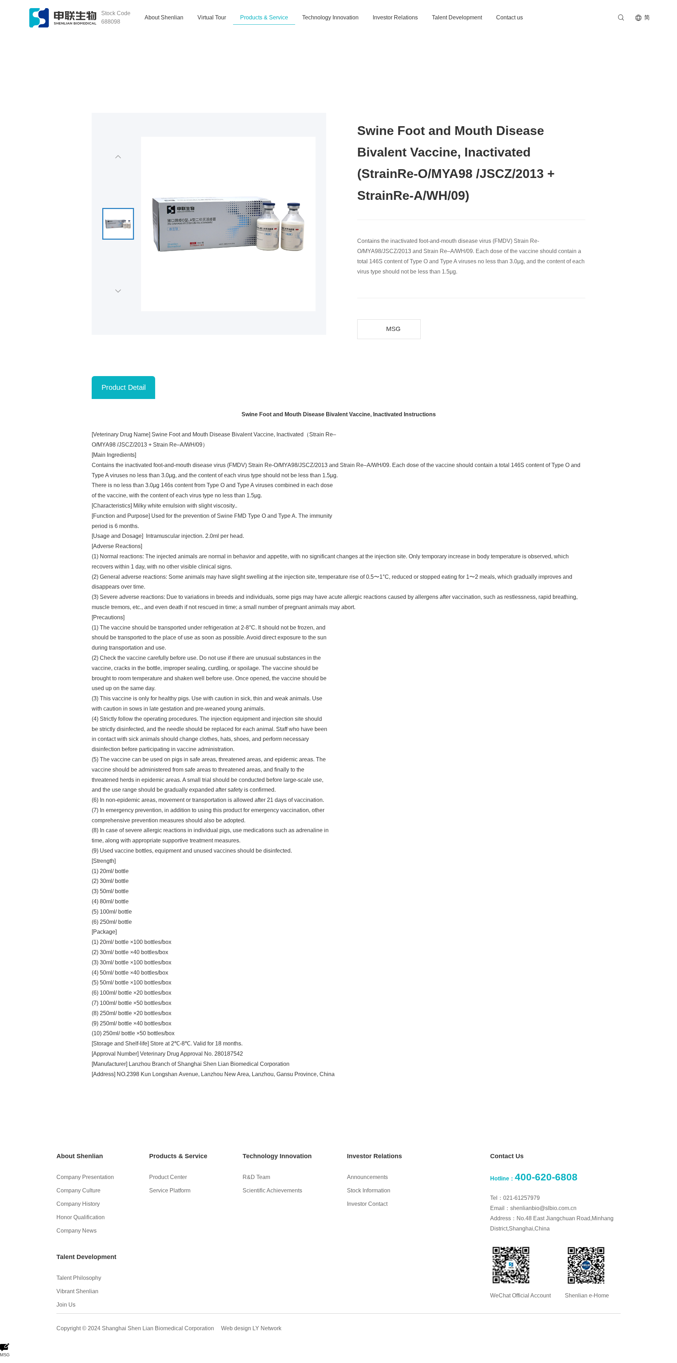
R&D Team (256, 1177)
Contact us (509, 17)
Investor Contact (367, 1204)
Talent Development (457, 17)
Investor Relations (395, 17)
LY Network (266, 1328)
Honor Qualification (80, 1217)
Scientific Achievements (272, 1190)
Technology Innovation (330, 17)
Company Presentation (85, 1177)
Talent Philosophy (78, 1278)
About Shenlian (164, 17)
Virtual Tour (211, 17)
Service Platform (169, 1190)
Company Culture (78, 1190)
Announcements (367, 1177)
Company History (78, 1204)
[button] (118, 156)
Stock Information (368, 1190)
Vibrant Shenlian (77, 1291)
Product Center (168, 1177)
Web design (236, 1328)
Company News (76, 1231)
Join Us (65, 1305)
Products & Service (264, 17)
